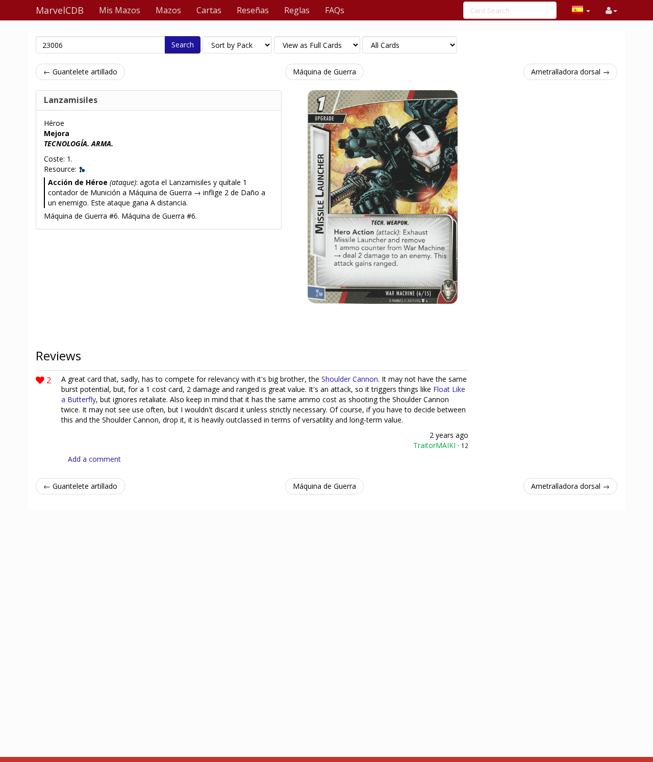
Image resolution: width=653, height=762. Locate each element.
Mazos (168, 10)
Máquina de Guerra (324, 71)
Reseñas (253, 10)
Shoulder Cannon (349, 379)
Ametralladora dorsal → (570, 71)
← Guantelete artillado (80, 71)
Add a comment (94, 459)
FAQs (334, 10)
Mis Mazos (119, 10)
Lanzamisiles (70, 100)
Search (182, 44)
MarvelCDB (60, 10)
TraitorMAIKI (434, 445)
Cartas (208, 10)
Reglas (297, 10)
